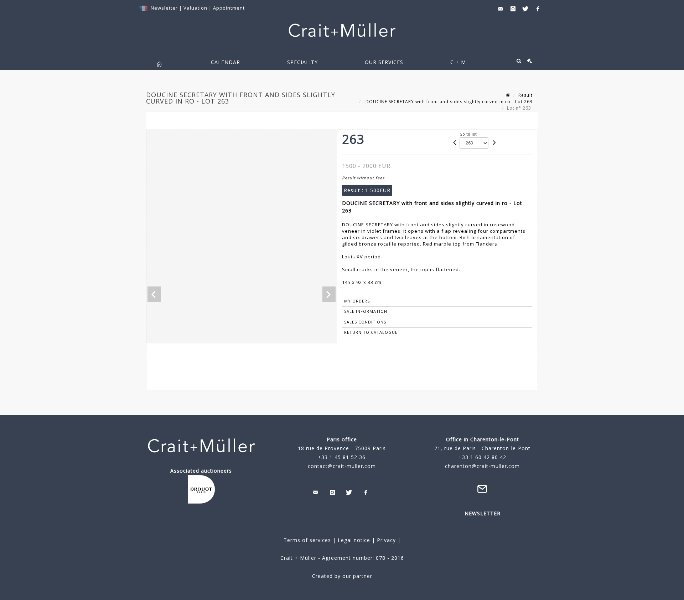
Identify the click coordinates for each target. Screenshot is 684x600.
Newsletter (164, 8)
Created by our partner (342, 576)
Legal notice (354, 540)
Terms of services (307, 540)
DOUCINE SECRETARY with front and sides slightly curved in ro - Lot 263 (448, 102)
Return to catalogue (371, 332)
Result (525, 95)
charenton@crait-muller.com (482, 466)
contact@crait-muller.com (342, 466)
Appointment (229, 8)
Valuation (195, 8)
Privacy (385, 540)
